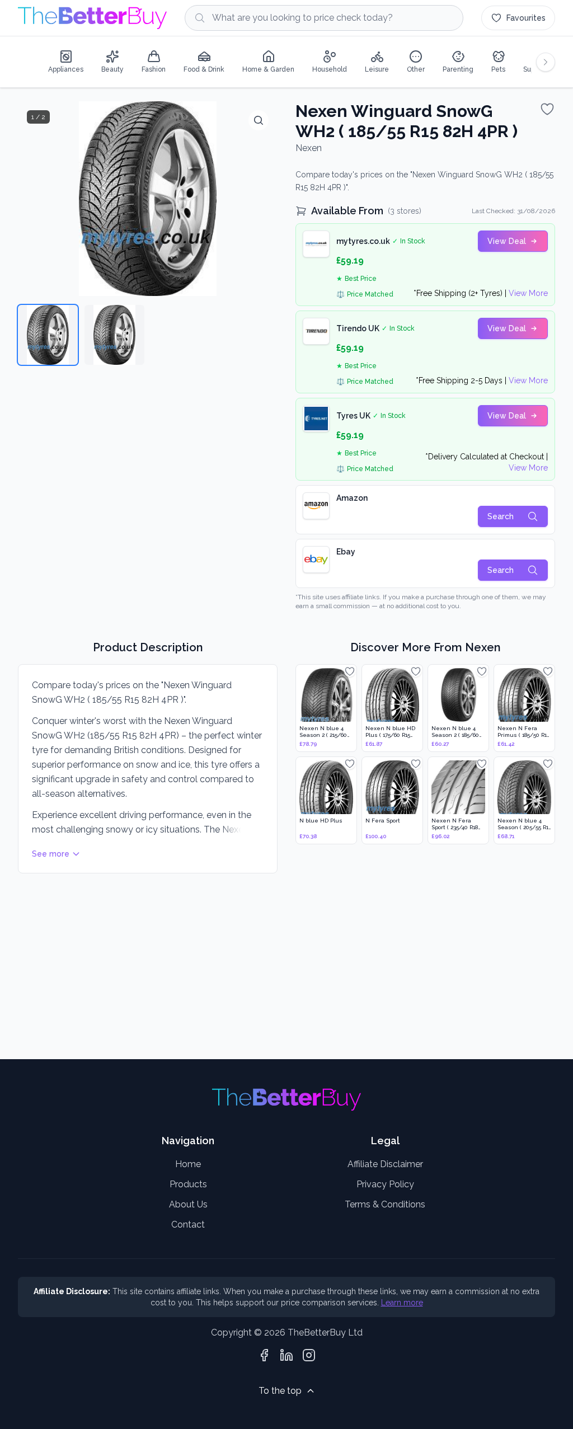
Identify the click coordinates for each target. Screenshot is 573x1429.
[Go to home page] (92, 18)
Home (188, 1164)
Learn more (402, 1302)
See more (50, 853)
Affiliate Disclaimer (385, 1164)
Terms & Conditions (385, 1204)
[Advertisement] (286, 967)
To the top (280, 1390)
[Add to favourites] (547, 109)
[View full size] (258, 120)
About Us (188, 1204)
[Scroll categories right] (545, 62)
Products (188, 1184)
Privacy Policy (385, 1184)
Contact (188, 1224)
